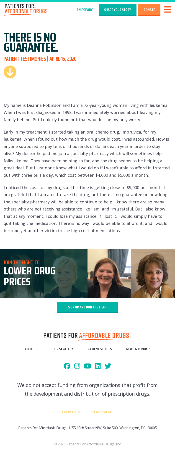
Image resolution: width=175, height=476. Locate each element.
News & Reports (138, 349)
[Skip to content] (10, 72)
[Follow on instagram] (77, 366)
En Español (86, 10)
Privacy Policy (71, 412)
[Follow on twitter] (108, 366)
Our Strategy (63, 349)
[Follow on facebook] (67, 366)
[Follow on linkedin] (97, 366)
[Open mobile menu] (167, 9)
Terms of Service (102, 412)
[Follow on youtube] (87, 366)
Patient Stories (100, 349)
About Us (31, 349)
